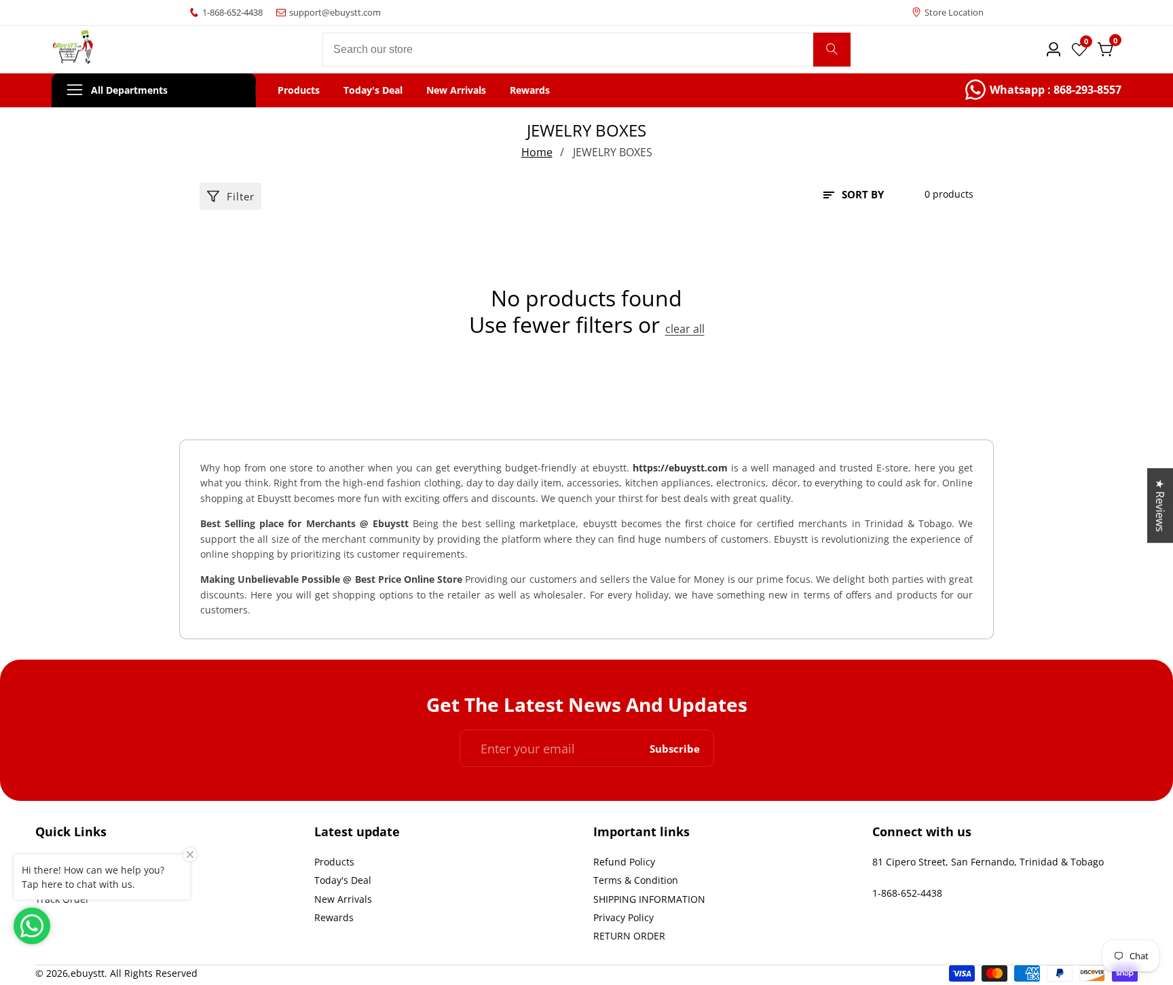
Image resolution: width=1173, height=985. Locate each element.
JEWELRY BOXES (612, 152)
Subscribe (675, 748)
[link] (1043, 90)
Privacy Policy (623, 917)
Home (537, 152)
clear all (685, 329)
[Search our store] (832, 50)
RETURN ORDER (629, 935)
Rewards (530, 90)
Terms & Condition (635, 880)
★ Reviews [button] (1160, 505)
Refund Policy (624, 861)
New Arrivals (456, 90)
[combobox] (586, 50)
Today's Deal (373, 90)
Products (299, 90)
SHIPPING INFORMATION (649, 899)
